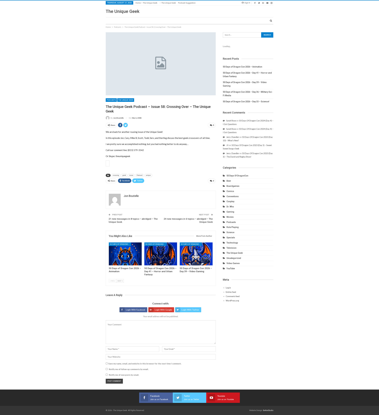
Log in (228, 288)
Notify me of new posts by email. (124, 375)
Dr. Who (230, 206)
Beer (229, 181)
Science (230, 232)
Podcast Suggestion (187, 3)
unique (148, 175)
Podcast (139, 175)
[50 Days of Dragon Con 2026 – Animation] (125, 253)
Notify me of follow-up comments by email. (128, 369)
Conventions (233, 196)
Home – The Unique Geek (146, 3)
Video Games (233, 263)
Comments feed (233, 296)
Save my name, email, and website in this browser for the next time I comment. (144, 363)
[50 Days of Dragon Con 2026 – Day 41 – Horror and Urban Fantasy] (160, 253)
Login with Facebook (135, 309)
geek (124, 175)
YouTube (231, 268)
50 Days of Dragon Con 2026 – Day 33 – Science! (246, 101)
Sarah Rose (231, 120)
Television (231, 248)
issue (131, 175)
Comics (230, 191)
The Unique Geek (122, 11)
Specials (231, 237)
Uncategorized (234, 258)
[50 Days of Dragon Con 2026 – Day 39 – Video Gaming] (196, 253)
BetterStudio (268, 410)
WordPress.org (232, 300)
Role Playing (233, 227)
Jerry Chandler (232, 137)
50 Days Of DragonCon (120, 244)
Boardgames (233, 186)
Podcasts (111, 100)
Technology (232, 243)
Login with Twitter (190, 309)
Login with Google (163, 309)
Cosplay (230, 201)
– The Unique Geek (168, 3)
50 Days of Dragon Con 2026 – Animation (242, 67)
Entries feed (231, 292)
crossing (116, 175)
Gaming (230, 212)
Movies (230, 217)
